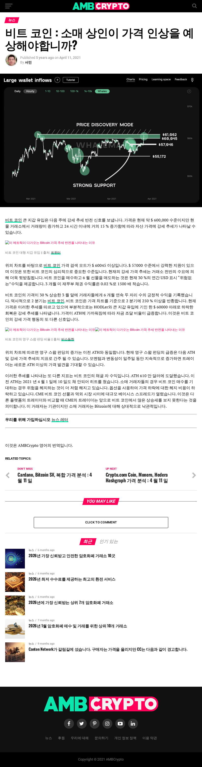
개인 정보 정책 (125, 737)
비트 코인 (13, 220)
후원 (61, 737)
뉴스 (48, 737)
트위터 (56, 252)
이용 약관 (149, 737)
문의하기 (101, 737)
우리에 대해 (80, 737)
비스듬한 (67, 339)
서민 (28, 62)
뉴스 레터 (59, 419)
